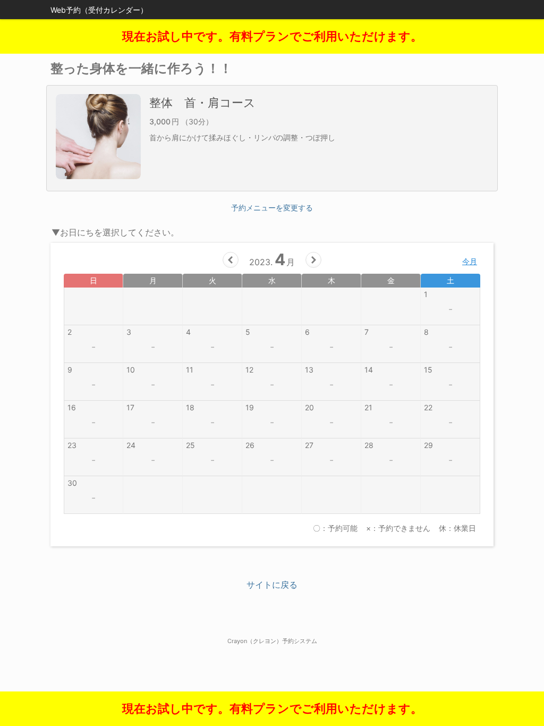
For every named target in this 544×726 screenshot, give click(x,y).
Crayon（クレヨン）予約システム (272, 641)
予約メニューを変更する (272, 207)
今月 (469, 261)
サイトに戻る (272, 584)
